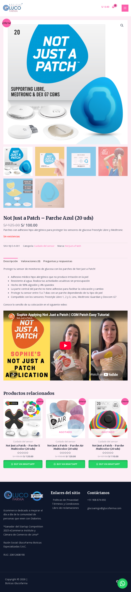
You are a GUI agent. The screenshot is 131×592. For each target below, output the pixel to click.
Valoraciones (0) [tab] (30, 261)
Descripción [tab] (10, 261)
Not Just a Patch (73, 245)
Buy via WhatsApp (24, 464)
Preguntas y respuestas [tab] (57, 261)
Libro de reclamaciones (65, 507)
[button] (122, 25)
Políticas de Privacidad (65, 499)
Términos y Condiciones (65, 503)
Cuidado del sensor (44, 245)
